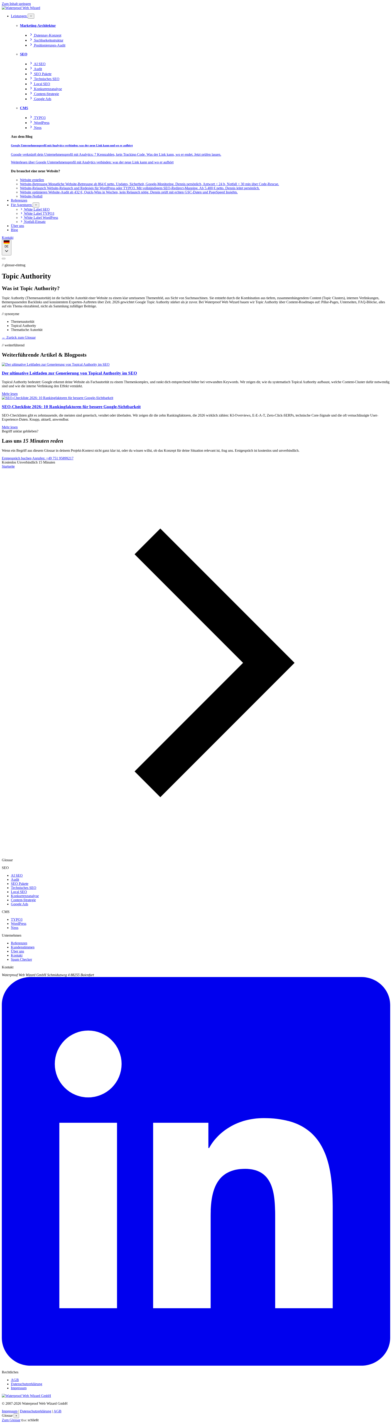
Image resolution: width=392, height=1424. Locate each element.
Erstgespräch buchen (17, 458)
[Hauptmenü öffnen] (3, 258)
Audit (15, 879)
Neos (14, 928)
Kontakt (7, 237)
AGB (15, 1380)
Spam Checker (21, 959)
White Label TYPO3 (38, 213)
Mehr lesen (10, 394)
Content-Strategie (23, 900)
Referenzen (19, 200)
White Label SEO (36, 209)
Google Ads (19, 904)
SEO (23, 54)
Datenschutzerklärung (26, 1384)
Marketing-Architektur (38, 25)
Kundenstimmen (22, 947)
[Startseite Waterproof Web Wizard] (21, 8)
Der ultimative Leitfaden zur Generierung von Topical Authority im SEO (69, 373)
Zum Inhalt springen (16, 4)
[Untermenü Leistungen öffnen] (31, 16)
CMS (24, 108)
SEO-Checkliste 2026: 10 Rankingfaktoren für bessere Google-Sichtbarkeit (71, 406)
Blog (14, 230)
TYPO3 (16, 919)
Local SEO (19, 892)
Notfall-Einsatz (34, 222)
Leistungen (19, 16)
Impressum (19, 1388)
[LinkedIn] (196, 1364)
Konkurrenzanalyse (25, 896)
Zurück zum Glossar (19, 337)
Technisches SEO (23, 888)
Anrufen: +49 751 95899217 (53, 458)
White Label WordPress (40, 218)
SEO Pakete (19, 884)
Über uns (17, 226)
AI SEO (17, 875)
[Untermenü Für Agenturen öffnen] (36, 204)
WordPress (18, 923)
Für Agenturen (22, 205)
